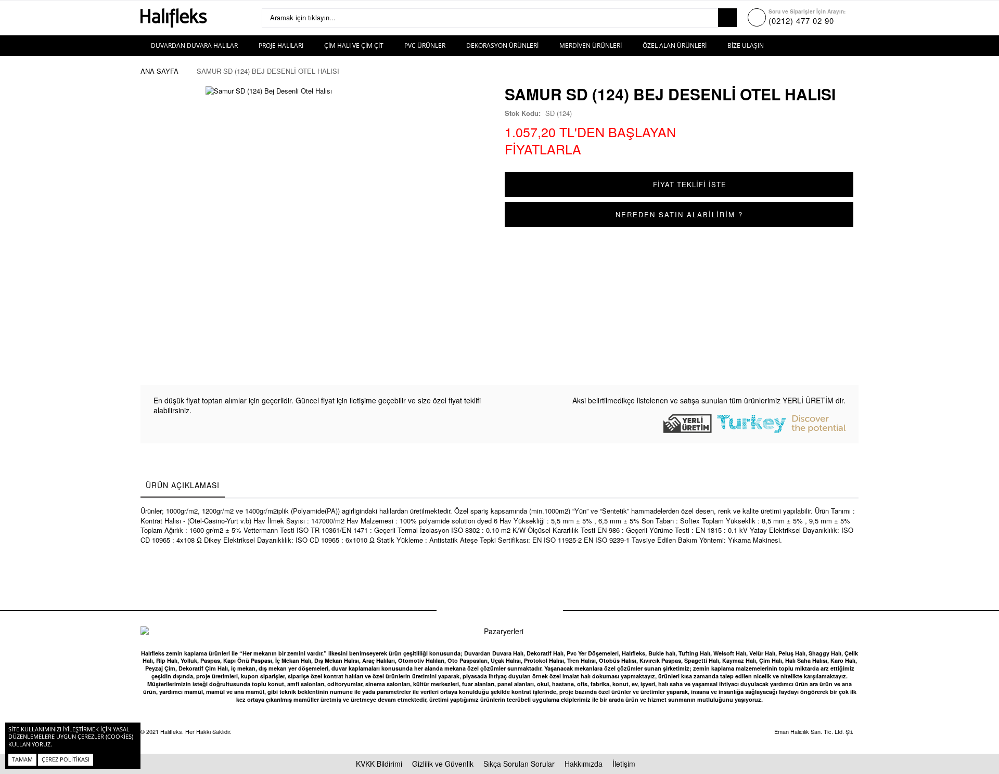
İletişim (623, 763)
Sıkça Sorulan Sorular (519, 763)
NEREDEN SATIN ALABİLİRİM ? (679, 214)
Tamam (22, 759)
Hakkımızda (584, 763)
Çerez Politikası (65, 759)
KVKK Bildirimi (379, 763)
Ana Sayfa (159, 71)
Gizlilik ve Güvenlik (442, 763)
